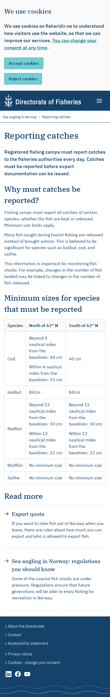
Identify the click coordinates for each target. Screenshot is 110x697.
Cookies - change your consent (34, 662)
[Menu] (100, 100)
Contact (14, 634)
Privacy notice (20, 653)
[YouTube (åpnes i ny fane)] (27, 676)
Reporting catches (56, 117)
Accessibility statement (28, 643)
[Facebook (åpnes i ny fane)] (18, 676)
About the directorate (26, 626)
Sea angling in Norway (20, 117)
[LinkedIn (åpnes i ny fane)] (9, 676)
